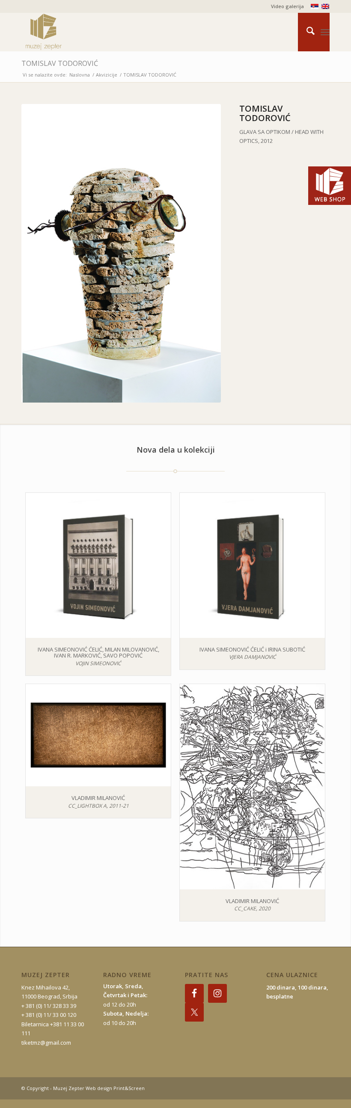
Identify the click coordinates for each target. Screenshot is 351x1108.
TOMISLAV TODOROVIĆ (59, 63)
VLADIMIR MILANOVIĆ (98, 798)
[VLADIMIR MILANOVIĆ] (98, 735)
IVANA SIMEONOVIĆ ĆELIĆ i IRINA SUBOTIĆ (252, 649)
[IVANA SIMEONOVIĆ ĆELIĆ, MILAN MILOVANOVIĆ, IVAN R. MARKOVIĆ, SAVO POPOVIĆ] (98, 565)
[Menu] (325, 32)
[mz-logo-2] (63, 32)
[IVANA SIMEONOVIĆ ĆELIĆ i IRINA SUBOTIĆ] (252, 565)
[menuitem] (285, 6)
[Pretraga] (306, 32)
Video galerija (287, 6)
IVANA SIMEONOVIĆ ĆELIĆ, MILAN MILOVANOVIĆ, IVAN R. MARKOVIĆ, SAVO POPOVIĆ (98, 652)
